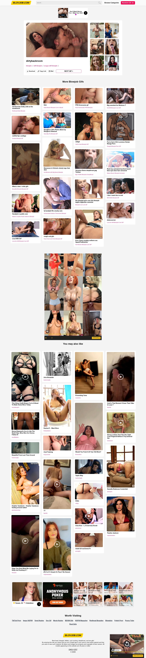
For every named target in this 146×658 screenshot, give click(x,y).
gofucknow (78, 528)
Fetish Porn (118, 620)
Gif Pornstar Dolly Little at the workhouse (22, 107)
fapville (109, 407)
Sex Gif (48, 620)
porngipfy (77, 551)
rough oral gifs (49, 236)
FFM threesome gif (81, 105)
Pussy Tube (129, 620)
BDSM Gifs (69, 620)
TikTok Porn (16, 620)
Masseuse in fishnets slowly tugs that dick (57, 169)
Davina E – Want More (51, 428)
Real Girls (73, 624)
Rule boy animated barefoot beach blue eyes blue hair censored (119, 170)
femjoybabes (47, 430)
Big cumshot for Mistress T (116, 105)
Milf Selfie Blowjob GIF (113, 198)
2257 (75, 649)
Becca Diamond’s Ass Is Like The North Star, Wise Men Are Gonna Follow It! (23, 432)
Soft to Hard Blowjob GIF (82, 144)
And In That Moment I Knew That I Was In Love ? (120, 404)
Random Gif (126, 3)
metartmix (78, 398)
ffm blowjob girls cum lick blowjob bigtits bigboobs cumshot (87, 201)
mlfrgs (77, 503)
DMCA (71, 649)
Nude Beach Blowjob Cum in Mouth (53, 107)
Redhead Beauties (96, 620)
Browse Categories (111, 3)
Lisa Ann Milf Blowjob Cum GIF (115, 222)
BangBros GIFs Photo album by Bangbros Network (55, 130)
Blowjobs (108, 620)
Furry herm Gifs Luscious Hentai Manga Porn (118, 143)
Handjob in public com (20, 214)
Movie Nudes (58, 620)
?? (44, 510)
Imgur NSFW (28, 620)
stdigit (77, 142)
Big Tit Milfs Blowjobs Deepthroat (84, 174)
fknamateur (78, 454)
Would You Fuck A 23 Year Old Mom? (88, 452)
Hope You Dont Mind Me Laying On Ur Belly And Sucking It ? (25, 569)
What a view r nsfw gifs (20, 186)
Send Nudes (39, 620)
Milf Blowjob (38, 66)
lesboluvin (110, 440)
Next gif (68, 71)
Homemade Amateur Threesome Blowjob (55, 213)
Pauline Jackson (112, 533)
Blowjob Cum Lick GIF (81, 204)
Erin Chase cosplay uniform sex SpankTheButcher (86, 241)
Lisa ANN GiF (17, 238)
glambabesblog (16, 510)
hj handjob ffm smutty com (53, 211)
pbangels (109, 491)
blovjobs (14, 572)
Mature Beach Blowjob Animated (116, 173)
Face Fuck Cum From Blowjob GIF (53, 239)
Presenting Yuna (81, 395)
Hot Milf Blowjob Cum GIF (114, 108)
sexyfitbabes (15, 437)
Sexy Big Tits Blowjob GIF (51, 134)
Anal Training (48, 452)
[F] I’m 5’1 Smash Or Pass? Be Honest (57, 572)
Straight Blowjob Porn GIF (114, 146)
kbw (45, 105)
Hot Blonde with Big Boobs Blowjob (53, 172)
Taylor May (79, 475)
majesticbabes (111, 535)
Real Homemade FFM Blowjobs (84, 107)
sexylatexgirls (15, 407)
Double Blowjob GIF (17, 138)
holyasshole (47, 454)
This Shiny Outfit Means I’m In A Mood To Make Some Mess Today (25, 404)
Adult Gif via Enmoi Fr (83, 548)
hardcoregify (47, 380)
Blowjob (29, 66)
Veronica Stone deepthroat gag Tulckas (86, 171)
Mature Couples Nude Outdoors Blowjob (23, 216)
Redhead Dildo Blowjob (18, 111)
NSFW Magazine (81, 620)
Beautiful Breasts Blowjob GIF (20, 189)
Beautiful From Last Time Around (23, 455)
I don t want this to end (115, 195)
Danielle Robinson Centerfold (117, 489)
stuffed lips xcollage (19, 136)
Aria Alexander (49, 377)
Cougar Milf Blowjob (50, 66)
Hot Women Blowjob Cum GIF (83, 244)
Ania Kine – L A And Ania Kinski (86, 525)
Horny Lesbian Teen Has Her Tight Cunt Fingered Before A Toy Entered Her (119, 436)
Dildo (77, 501)
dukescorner (111, 220)
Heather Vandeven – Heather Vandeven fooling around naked (25, 506)
